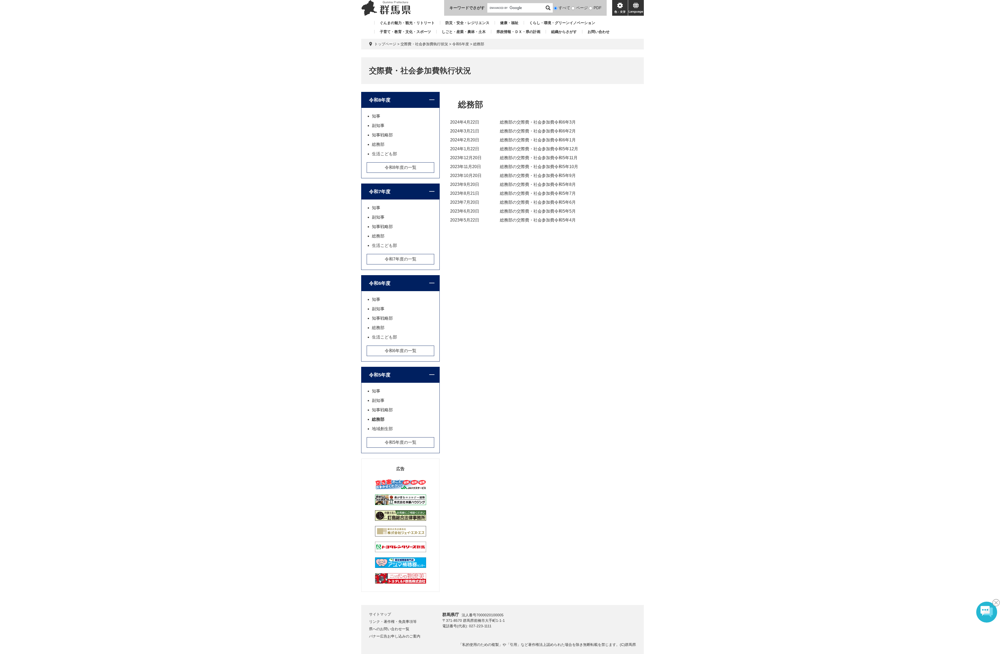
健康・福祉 (509, 23)
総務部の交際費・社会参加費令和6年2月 (538, 131)
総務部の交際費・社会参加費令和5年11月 (539, 158)
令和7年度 (379, 191)
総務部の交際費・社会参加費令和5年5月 (538, 211)
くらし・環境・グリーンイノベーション (562, 23)
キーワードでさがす (467, 7)
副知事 (378, 125)
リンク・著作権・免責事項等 (393, 621)
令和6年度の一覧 (400, 350)
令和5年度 (460, 44)
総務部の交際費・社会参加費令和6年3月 (538, 122)
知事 (376, 116)
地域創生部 (382, 428)
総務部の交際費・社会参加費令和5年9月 (538, 175)
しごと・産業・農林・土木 (464, 32)
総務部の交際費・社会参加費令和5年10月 (539, 166)
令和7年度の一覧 (400, 259)
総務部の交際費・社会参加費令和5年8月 (538, 184)
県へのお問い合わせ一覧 (389, 629)
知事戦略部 (382, 135)
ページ (582, 7)
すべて (564, 7)
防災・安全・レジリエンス (467, 23)
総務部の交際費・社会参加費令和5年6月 (538, 202)
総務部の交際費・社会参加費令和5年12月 (539, 149)
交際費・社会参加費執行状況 (424, 44)
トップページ (385, 44)
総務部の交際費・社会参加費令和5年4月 (538, 220)
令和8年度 (379, 100)
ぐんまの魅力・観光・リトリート (407, 23)
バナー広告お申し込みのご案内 (394, 636)
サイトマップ (380, 614)
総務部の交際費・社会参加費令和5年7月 (538, 193)
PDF (597, 7)
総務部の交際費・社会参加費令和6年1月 (538, 140)
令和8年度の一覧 (400, 167)
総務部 (378, 144)
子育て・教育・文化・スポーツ (405, 32)
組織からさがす (564, 32)
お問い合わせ (599, 32)
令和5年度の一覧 (400, 442)
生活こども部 (384, 154)
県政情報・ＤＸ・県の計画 (518, 32)
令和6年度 (379, 283)
